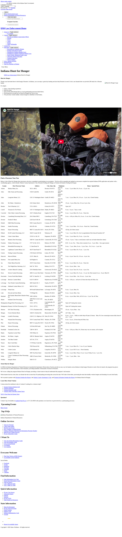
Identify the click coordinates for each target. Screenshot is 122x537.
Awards (6, 514)
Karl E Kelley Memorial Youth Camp (17, 55)
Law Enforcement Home (15, 28)
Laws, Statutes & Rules (10, 61)
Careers (6, 35)
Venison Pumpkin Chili (10, 390)
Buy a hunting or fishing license (12, 429)
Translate (13, 7)
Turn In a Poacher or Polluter (11, 64)
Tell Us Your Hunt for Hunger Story (10, 394)
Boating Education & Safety (14, 50)
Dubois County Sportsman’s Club (42, 377)
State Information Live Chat (11, 479)
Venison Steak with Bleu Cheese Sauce (14, 391)
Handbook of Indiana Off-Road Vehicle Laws (19, 53)
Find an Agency (8, 482)
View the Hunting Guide (10, 442)
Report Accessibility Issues (11, 524)
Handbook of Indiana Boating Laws (16, 52)
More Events (4, 408)
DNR (3, 28)
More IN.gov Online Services (12, 432)
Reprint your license (9, 428)
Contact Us (7, 46)
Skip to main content (6, 1)
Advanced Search (8, 494)
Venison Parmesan (9, 388)
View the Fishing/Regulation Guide (13, 441)
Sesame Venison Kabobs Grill (12, 387)
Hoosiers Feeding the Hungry (23, 377)
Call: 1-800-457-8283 (9, 484)
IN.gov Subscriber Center (10, 434)
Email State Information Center (12, 481)
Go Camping (7, 447)
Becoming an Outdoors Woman (15, 49)
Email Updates (8, 510)
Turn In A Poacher (9, 425)
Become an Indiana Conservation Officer (18, 37)
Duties (9, 43)
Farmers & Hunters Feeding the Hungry (64, 377)
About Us (6, 32)
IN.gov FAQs (7, 498)
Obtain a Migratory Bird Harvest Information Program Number (20, 431)
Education (6, 47)
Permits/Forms (8, 62)
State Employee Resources (11, 500)
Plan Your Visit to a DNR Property (13, 456)
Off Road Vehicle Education (14, 56)
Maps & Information (9, 507)
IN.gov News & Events (10, 508)
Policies (6, 495)
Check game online (9, 426)
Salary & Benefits (12, 44)
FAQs (8, 40)
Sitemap (6, 497)
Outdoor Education (12, 58)
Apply (9, 41)
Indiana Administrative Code (11, 513)
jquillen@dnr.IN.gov (20, 400)
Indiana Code (7, 511)
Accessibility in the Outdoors (11, 457)
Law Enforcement (12, 75)
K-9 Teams (10, 33)
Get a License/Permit (9, 444)
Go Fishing (7, 445)
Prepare (9, 38)
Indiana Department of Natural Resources (15, 15)
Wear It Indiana (11, 59)
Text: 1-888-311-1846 (9, 485)
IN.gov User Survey (9, 492)
